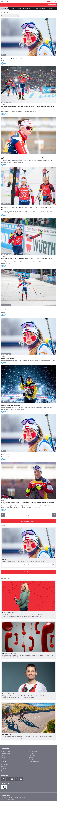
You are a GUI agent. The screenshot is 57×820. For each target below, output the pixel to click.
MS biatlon (5, 559)
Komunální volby (5, 753)
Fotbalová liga (36, 8)
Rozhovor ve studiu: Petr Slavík (10, 405)
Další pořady (5, 579)
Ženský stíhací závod (7, 358)
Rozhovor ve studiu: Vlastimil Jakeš (11, 59)
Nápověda (31, 753)
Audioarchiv (26, 8)
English (23, 797)
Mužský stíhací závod (7, 309)
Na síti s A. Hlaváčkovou (9, 612)
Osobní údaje (9, 797)
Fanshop (45, 8)
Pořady (19, 8)
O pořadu (4, 526)
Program (12, 8)
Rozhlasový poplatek (34, 761)
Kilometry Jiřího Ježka (8, 694)
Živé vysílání (4, 764)
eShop (3, 757)
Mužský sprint (5, 454)
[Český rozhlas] (5, 1)
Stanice (3, 755)
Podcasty (3, 768)
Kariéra (31, 757)
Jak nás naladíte (33, 751)
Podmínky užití (17, 797)
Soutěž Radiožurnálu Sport (9, 653)
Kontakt (31, 759)
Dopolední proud (6, 734)
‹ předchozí (3, 515)
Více (51, 8)
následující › (54, 515)
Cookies (3, 797)
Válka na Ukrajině (5, 751)
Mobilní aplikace (5, 770)
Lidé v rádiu (32, 755)
